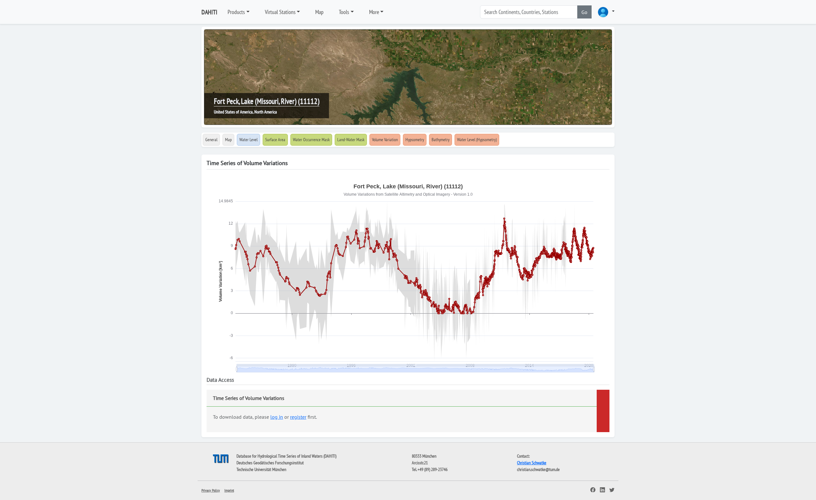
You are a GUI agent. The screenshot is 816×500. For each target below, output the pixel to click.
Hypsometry (414, 139)
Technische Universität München (261, 469)
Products (236, 12)
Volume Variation (385, 139)
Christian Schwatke (531, 463)
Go (584, 12)
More (374, 12)
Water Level (248, 139)
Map (319, 12)
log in (276, 417)
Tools (344, 12)
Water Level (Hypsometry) (477, 139)
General (211, 139)
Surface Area (275, 139)
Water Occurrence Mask (311, 139)
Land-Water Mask (350, 139)
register (298, 417)
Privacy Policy (210, 490)
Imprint (229, 490)
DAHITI (209, 12)
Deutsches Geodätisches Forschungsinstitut (270, 463)
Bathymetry (440, 139)
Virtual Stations (280, 12)
